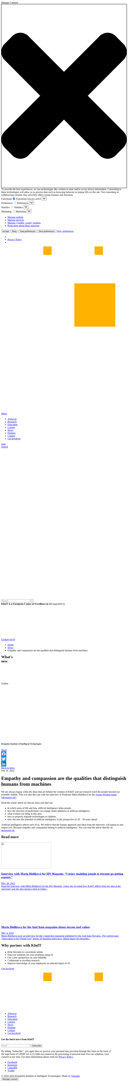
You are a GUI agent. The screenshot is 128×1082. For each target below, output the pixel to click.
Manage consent (9, 1079)
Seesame (75, 1076)
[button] (64, 96)
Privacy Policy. (66, 1057)
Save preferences (46, 231)
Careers (11, 427)
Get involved (7, 968)
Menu (4, 413)
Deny (14, 231)
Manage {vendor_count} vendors (24, 222)
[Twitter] (64, 758)
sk (5, 444)
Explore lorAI (8, 639)
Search (4, 446)
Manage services (15, 220)
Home (10, 644)
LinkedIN (12, 1067)
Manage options (15, 217)
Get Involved (13, 438)
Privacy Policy (14, 239)
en (2, 444)
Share (4, 750)
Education (12, 424)
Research (12, 421)
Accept (5, 231)
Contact (11, 435)
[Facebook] (64, 753)
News (10, 430)
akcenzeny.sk (7, 830)
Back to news (8, 767)
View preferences (27, 231)
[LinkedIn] (64, 763)
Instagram (12, 1065)
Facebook (12, 1062)
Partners (11, 433)
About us (12, 419)
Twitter (11, 1070)
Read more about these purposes (23, 225)
